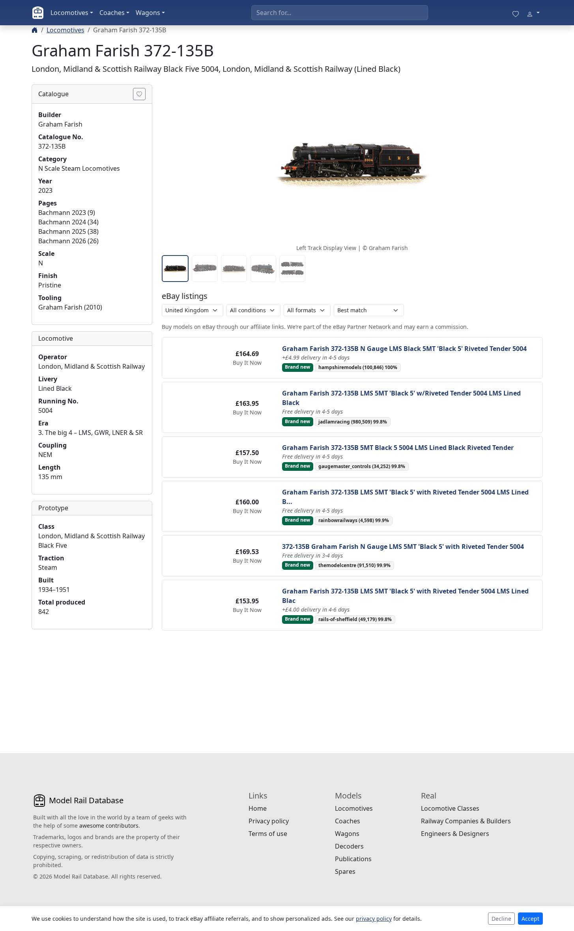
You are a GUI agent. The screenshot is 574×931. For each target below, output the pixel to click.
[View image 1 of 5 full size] (352, 163)
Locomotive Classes (450, 808)
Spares (345, 871)
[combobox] (339, 12)
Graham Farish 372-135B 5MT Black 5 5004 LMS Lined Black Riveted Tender (398, 447)
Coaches (112, 12)
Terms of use (268, 833)
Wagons (148, 12)
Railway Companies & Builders (466, 821)
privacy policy (374, 918)
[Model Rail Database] (38, 13)
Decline (501, 918)
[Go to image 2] (205, 268)
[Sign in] (533, 12)
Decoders (349, 846)
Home (258, 808)
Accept (530, 918)
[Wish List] (515, 12)
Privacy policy (269, 821)
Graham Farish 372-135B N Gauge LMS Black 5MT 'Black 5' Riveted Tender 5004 (404, 348)
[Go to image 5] (292, 268)
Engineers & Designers (455, 833)
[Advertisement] (92, 685)
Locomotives (69, 12)
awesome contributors (108, 825)
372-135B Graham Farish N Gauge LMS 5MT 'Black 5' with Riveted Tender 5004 (403, 546)
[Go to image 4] (263, 268)
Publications (353, 859)
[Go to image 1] (175, 268)
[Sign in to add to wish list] (139, 94)
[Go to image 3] (234, 268)
